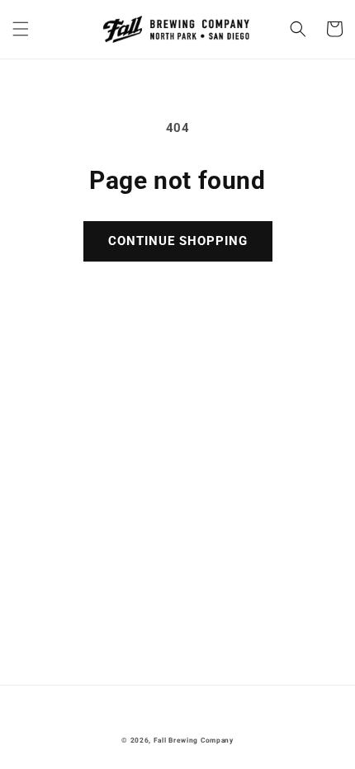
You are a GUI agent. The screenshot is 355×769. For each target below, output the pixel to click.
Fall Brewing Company (194, 740)
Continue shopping (178, 241)
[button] (20, 29)
